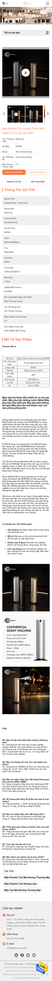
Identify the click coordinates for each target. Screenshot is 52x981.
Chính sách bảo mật (13, 964)
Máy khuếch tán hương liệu (20, 884)
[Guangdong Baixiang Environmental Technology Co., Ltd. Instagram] (28, 956)
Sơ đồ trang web (32, 964)
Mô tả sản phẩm (38, 182)
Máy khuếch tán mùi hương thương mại (27, 877)
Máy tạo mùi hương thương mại (22, 890)
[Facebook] (22, 956)
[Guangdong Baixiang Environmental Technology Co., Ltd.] (27, 3)
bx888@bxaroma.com (17, 948)
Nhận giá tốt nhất (14, 172)
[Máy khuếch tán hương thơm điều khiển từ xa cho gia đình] (25, 72)
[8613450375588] (34, 956)
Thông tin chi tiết (14, 182)
